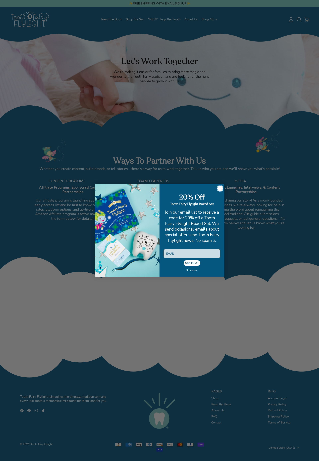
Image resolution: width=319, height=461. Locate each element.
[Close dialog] (220, 188)
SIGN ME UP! (192, 263)
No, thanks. (192, 270)
